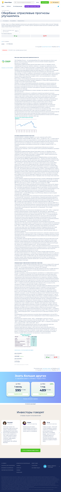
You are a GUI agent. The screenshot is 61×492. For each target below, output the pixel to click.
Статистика (34, 465)
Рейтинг (9, 6)
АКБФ (2, 44)
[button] (1, 432)
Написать (18, 467)
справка (18, 465)
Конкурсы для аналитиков (8, 465)
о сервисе (3, 463)
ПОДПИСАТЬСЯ (18, 394)
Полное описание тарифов (30, 398)
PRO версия (55, 2)
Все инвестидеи (5, 10)
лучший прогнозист (47, 46)
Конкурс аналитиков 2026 (32, 6)
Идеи (2, 6)
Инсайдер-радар (17, 6)
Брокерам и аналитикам (7, 467)
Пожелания (19, 472)
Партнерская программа (7, 470)
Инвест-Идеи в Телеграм (51, 466)
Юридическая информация (23, 463)
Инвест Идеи (35, 463)
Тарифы (18, 470)
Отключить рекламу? (30, 403)
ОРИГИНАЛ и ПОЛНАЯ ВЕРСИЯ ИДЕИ (24, 350)
